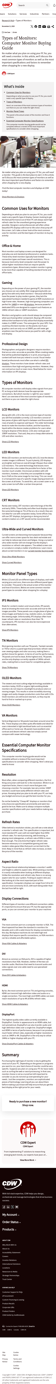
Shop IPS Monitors (10, 630)
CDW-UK (23, 1330)
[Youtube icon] (16, 1207)
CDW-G (9, 1330)
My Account (10, 1215)
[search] (29, 5)
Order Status (10, 1222)
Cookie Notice (16, 1353)
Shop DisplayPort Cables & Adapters (17, 1043)
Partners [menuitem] (45, 14)
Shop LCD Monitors (10, 441)
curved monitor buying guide (40, 550)
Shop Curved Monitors (12, 562)
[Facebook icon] (3, 1207)
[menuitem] (54, 5)
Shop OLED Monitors (11, 705)
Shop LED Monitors (10, 489)
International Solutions (11, 1264)
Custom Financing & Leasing (13, 1300)
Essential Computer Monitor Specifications (25, 120)
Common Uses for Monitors (18, 92)
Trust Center (7, 1279)
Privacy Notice (5, 1360)
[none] (12, 14)
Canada (16, 1330)
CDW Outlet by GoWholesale (13, 1315)
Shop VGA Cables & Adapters (14, 943)
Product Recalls (8, 1303)
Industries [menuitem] (34, 14)
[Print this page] (48, 27)
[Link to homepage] (6, 5)
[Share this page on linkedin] (39, 27)
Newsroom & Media (9, 1271)
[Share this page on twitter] (32, 27)
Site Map (4, 1353)
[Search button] (47, 5)
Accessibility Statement (11, 1252)
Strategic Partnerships (10, 1275)
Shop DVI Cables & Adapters (14, 975)
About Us (6, 1248)
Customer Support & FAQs (12, 1292)
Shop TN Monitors (10, 667)
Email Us (32, 1326)
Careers (5, 1256)
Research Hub (8, 20)
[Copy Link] (52, 27)
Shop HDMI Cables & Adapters (15, 1004)
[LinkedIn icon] (8, 1207)
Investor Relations (9, 1260)
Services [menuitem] (23, 14)
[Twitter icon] (12, 1207)
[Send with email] (44, 27)
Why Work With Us (9, 1245)
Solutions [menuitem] (12, 14)
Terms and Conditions (17, 1360)
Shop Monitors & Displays (13, 196)
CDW (3, 1330)
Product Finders (8, 1311)
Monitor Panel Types (15, 111)
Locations (6, 1268)
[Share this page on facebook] (36, 27)
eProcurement (8, 1296)
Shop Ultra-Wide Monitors (13, 556)
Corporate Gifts (8, 1307)
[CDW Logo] (6, 5)
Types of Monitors (14, 101)
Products (8, 1229)
